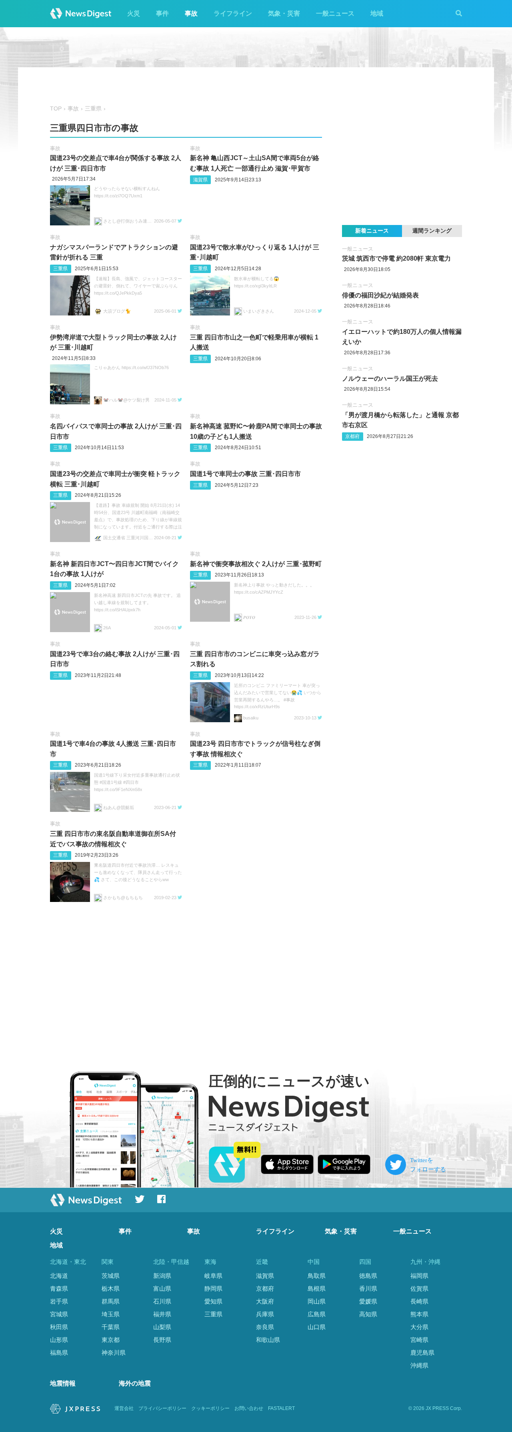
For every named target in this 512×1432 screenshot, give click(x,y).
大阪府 (265, 1301)
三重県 (93, 109)
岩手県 (59, 1301)
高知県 (368, 1314)
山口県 (317, 1327)
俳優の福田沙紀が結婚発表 (380, 295)
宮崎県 (419, 1339)
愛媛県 (368, 1301)
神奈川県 (114, 1352)
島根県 (317, 1288)
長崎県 (419, 1301)
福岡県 (419, 1275)
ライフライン (233, 13)
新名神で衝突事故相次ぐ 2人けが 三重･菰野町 (256, 563)
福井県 (162, 1314)
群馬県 (111, 1301)
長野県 (162, 1339)
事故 (191, 13)
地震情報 (63, 1383)
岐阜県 (213, 1275)
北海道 (59, 1275)
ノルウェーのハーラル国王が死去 (390, 378)
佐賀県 (419, 1288)
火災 (133, 13)
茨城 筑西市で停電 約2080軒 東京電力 (396, 258)
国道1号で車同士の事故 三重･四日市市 (245, 473)
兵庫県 (265, 1314)
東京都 (111, 1339)
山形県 (59, 1339)
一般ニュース (335, 13)
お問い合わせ (248, 1408)
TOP (56, 109)
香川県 (368, 1288)
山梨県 (162, 1327)
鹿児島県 (422, 1352)
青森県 (59, 1288)
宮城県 (59, 1314)
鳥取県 (317, 1275)
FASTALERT (281, 1408)
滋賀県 (200, 180)
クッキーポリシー (210, 1408)
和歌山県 (268, 1339)
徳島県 (368, 1275)
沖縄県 (419, 1365)
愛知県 (213, 1301)
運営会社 (124, 1408)
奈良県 (265, 1327)
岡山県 (317, 1301)
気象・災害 (284, 13)
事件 (162, 13)
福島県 (59, 1352)
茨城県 (111, 1275)
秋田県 (59, 1327)
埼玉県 (111, 1314)
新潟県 (162, 1275)
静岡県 (213, 1288)
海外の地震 (135, 1383)
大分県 (419, 1327)
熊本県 (419, 1314)
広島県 (317, 1314)
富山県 (162, 1288)
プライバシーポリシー (162, 1408)
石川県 (162, 1301)
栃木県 (111, 1288)
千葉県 (111, 1327)
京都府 (352, 436)
